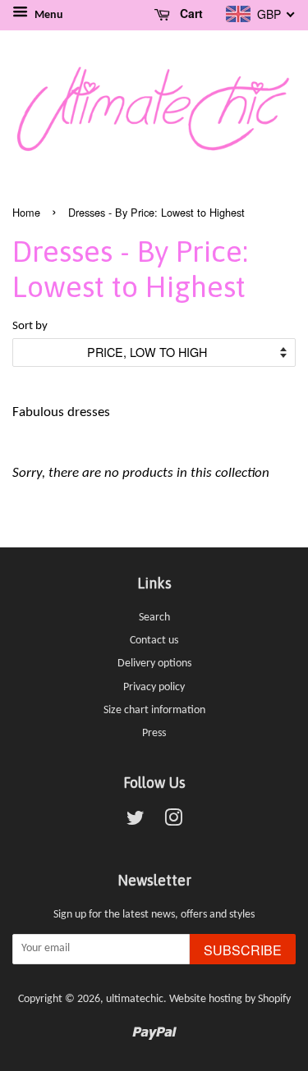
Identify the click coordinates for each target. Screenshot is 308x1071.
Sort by (30, 326)
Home (26, 212)
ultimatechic (134, 999)
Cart (190, 13)
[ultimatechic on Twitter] (135, 822)
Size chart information (154, 710)
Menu (47, 15)
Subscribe (243, 950)
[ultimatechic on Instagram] (173, 822)
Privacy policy (154, 687)
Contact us (154, 640)
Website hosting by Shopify (230, 999)
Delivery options (154, 663)
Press (154, 733)
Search (154, 617)
